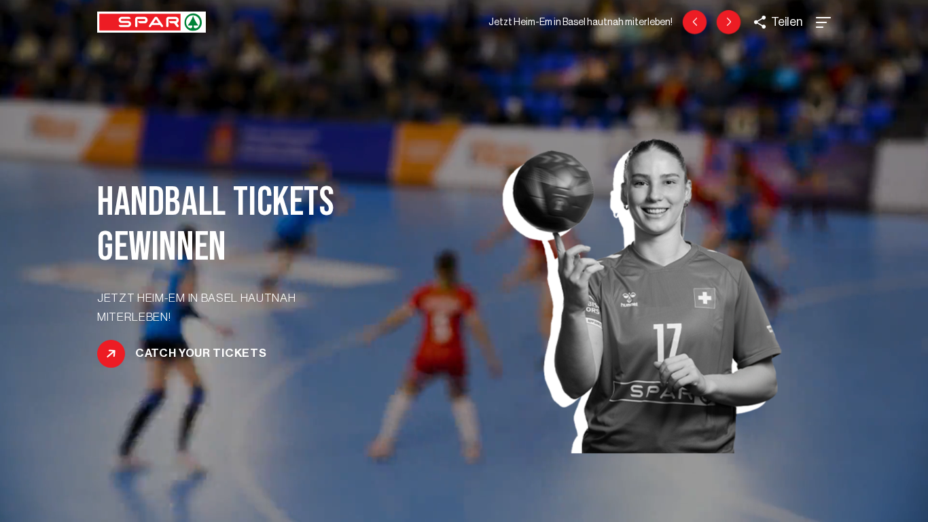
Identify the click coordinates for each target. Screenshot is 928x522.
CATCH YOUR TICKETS (200, 353)
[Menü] (823, 22)
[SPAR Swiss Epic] (728, 22)
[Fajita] (695, 22)
